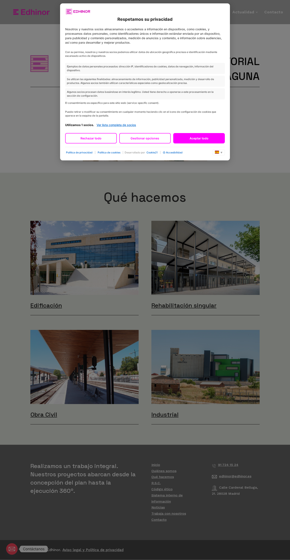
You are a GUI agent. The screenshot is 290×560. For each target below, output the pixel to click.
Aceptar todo (199, 138)
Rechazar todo (90, 138)
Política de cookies (109, 152)
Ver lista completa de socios (116, 125)
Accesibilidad (174, 152)
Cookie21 (152, 152)
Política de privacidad (79, 152)
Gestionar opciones (145, 138)
